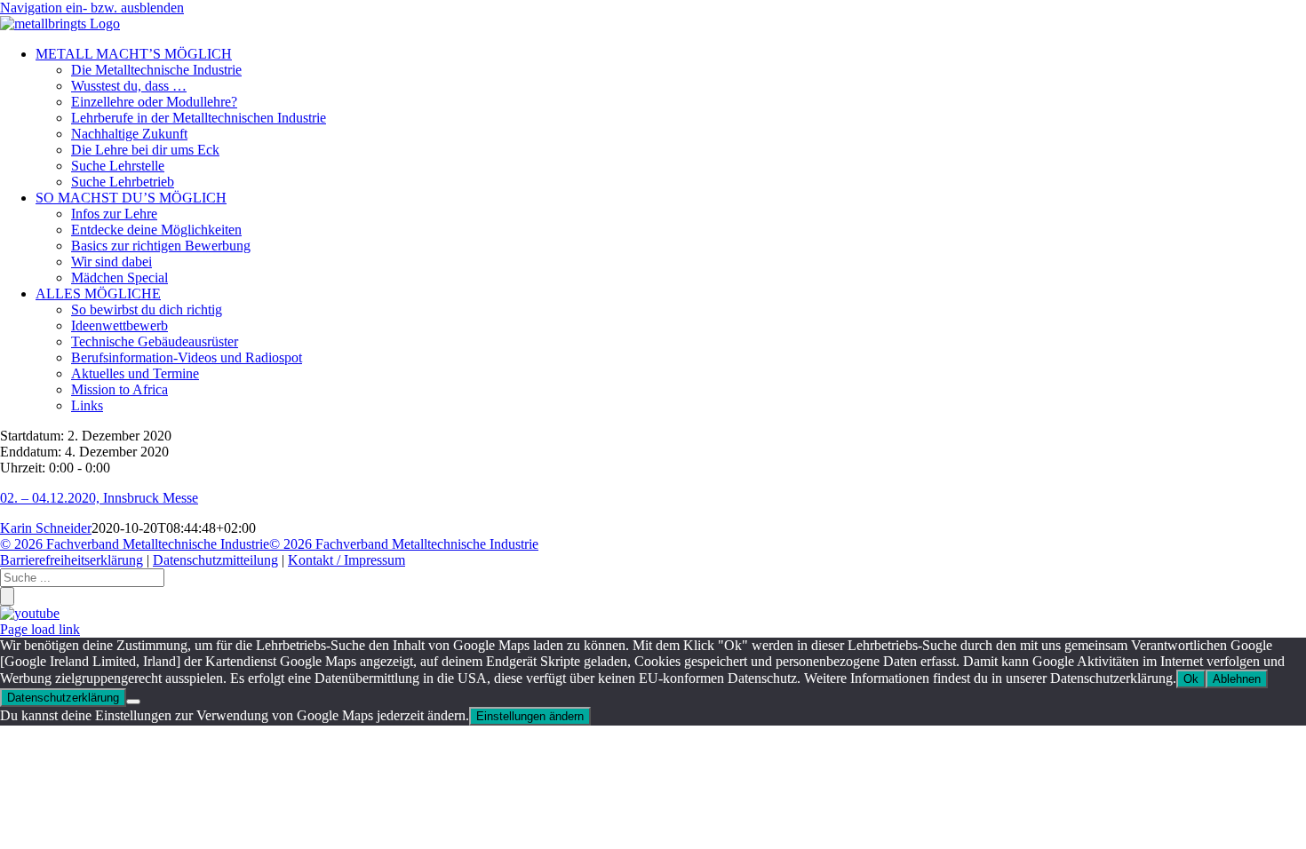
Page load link (40, 629)
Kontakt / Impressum (346, 559)
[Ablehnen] (133, 701)
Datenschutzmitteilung (215, 559)
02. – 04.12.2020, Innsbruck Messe (99, 497)
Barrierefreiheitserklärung (71, 559)
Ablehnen (1237, 679)
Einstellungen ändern (530, 716)
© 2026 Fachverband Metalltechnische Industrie (134, 543)
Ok (1190, 679)
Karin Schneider (46, 528)
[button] (92, 7)
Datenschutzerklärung (63, 697)
